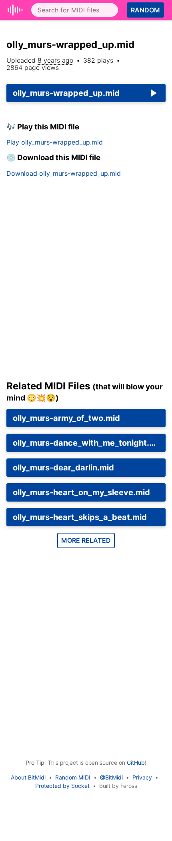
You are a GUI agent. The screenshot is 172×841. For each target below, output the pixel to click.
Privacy (142, 777)
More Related (86, 540)
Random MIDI (72, 777)
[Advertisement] (86, 282)
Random (145, 10)
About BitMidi (28, 777)
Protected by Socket (62, 785)
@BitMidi (111, 777)
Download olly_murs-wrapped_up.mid (63, 173)
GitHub (136, 762)
